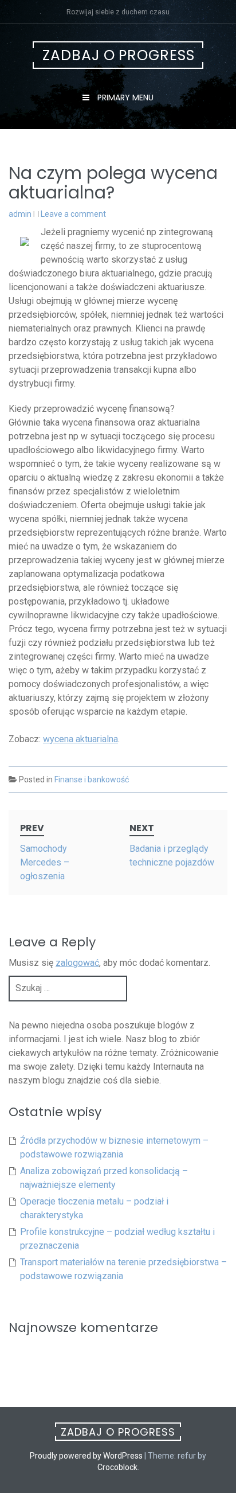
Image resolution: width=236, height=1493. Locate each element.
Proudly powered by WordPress (86, 1455)
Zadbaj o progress (118, 55)
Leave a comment (73, 214)
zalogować (77, 962)
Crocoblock (117, 1467)
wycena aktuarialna (80, 739)
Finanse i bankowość (91, 779)
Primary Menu (124, 97)
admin (20, 214)
